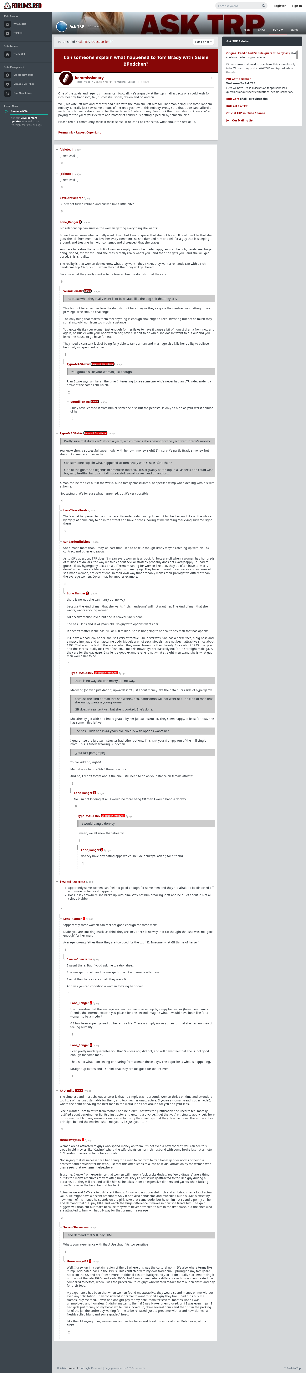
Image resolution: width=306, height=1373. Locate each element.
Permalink (120, 81)
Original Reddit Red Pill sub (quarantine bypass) (258, 53)
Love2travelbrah (71, 198)
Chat (261, 30)
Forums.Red (66, 42)
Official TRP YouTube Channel (246, 113)
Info (294, 30)
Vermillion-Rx (73, 291)
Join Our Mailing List (240, 120)
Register (280, 6)
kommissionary (89, 77)
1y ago (77, 149)
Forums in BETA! (19, 111)
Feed (247, 30)
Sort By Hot (202, 41)
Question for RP (102, 42)
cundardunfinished (77, 542)
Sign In (297, 6)
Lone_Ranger (69, 222)
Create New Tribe (24, 74)
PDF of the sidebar (238, 79)
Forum (278, 30)
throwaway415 (70, 1140)
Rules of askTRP (236, 106)
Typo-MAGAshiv (78, 364)
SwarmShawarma (72, 881)
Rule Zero (232, 99)
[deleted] (66, 149)
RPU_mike (67, 1091)
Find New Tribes (22, 92)
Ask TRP (77, 26)
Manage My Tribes (24, 83)
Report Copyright (88, 132)
